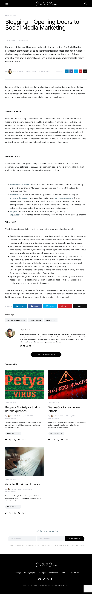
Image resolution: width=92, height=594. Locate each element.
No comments (45, 71)
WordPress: (15, 194)
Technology (10, 16)
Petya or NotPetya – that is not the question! (22, 409)
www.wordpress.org (64, 198)
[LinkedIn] (52, 579)
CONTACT (76, 573)
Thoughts (42, 573)
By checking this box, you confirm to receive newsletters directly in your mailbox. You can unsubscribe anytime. (47, 545)
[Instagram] (44, 579)
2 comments (54, 418)
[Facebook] (39, 579)
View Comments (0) (44, 354)
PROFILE (65, 573)
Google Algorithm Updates (22, 484)
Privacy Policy (63, 585)
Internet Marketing (16, 320)
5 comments (11, 418)
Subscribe (73, 538)
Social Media (35, 320)
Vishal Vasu (18, 71)
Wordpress (50, 320)
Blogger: (14, 211)
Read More (12, 433)
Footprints (53, 573)
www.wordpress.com (19, 198)
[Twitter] (48, 579)
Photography (29, 573)
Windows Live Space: (20, 184)
